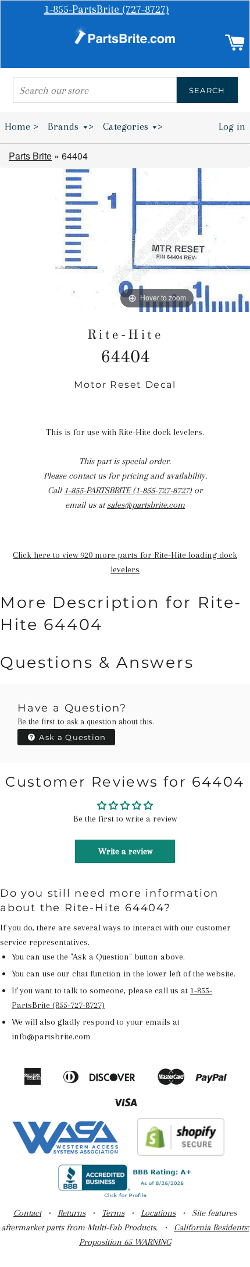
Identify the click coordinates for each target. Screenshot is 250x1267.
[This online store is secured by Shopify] (181, 1153)
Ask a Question (71, 737)
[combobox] (95, 90)
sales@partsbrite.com (146, 505)
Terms (113, 1213)
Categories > (133, 126)
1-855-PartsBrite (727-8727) (106, 9)
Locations (158, 1213)
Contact (27, 1213)
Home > (21, 126)
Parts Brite (30, 155)
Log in (232, 126)
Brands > (71, 126)
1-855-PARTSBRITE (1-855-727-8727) (128, 490)
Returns (71, 1213)
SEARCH (207, 90)
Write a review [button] (125, 851)
